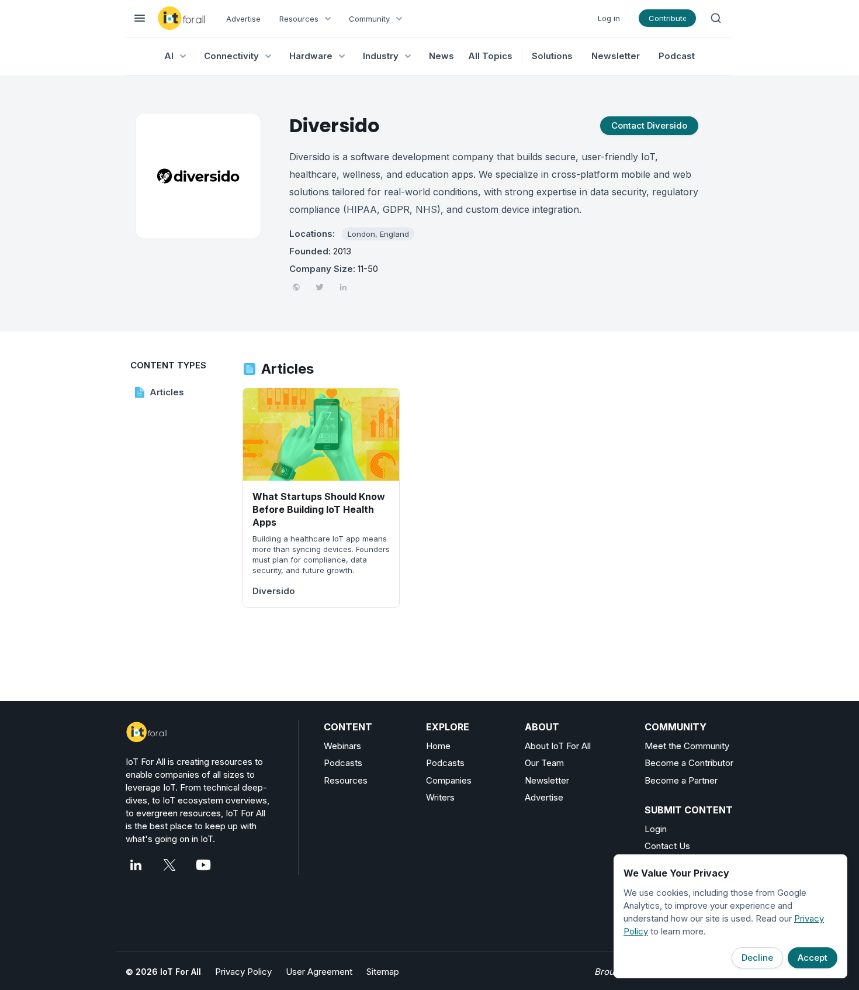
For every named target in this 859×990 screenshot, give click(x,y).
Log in (609, 18)
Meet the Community (687, 745)
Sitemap (382, 971)
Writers (440, 797)
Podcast (677, 55)
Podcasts (343, 762)
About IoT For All (558, 745)
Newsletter (615, 55)
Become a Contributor (689, 762)
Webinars (342, 745)
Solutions (552, 55)
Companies (449, 780)
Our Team (544, 762)
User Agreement (319, 971)
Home (438, 745)
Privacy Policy (243, 971)
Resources (346, 780)
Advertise (243, 18)
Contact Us (667, 845)
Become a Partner (681, 780)
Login (656, 828)
